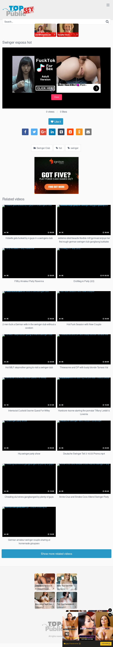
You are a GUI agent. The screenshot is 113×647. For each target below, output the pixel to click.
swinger (74, 148)
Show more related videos (56, 553)
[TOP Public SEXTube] (18, 9)
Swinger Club (43, 148)
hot (60, 148)
